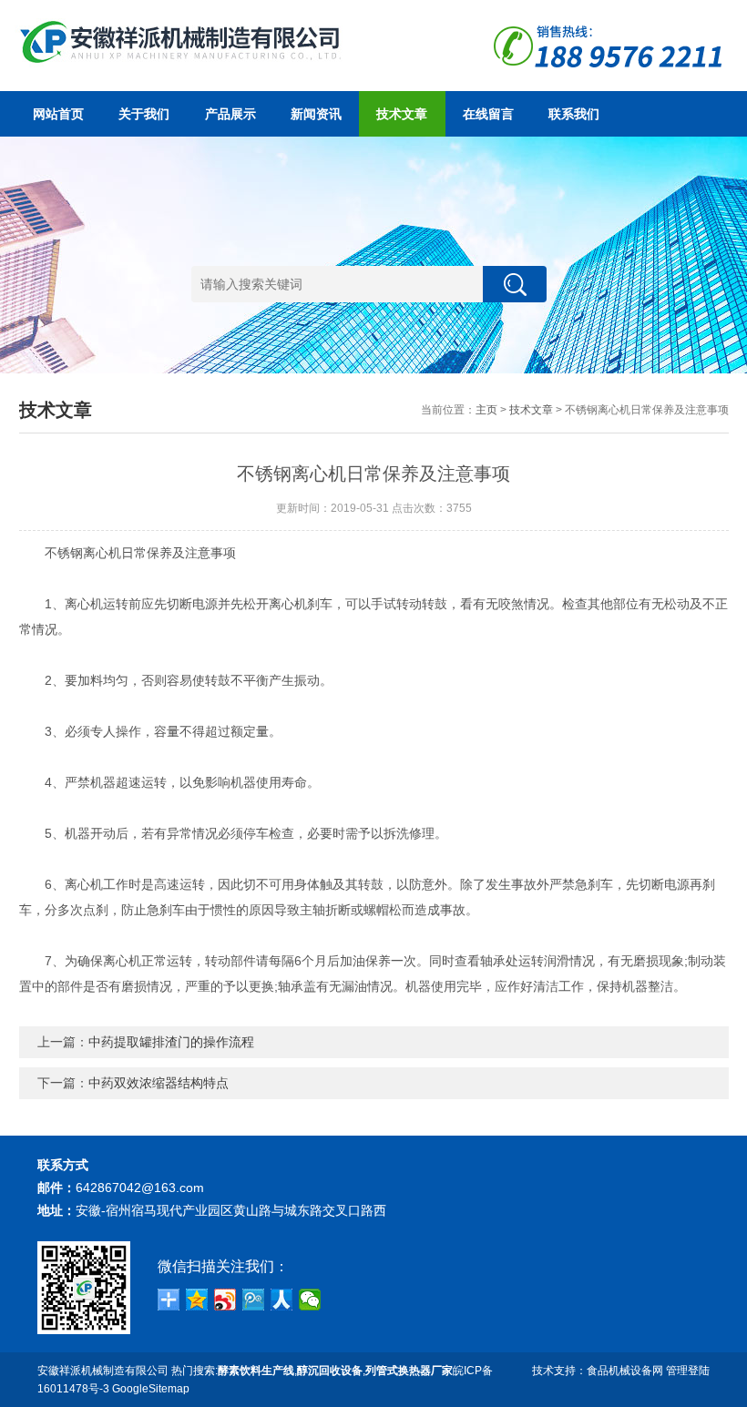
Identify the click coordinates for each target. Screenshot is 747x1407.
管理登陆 (688, 1370)
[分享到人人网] (282, 1299)
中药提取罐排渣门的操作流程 (171, 1042)
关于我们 (143, 114)
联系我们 (573, 114)
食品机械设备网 (625, 1370)
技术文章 (401, 114)
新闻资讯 (316, 114)
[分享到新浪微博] (225, 1299)
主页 (486, 409)
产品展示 (230, 114)
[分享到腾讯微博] (253, 1299)
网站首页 (58, 114)
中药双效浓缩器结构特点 (158, 1083)
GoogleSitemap (150, 1388)
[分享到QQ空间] (197, 1299)
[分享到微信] (310, 1299)
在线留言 (488, 114)
